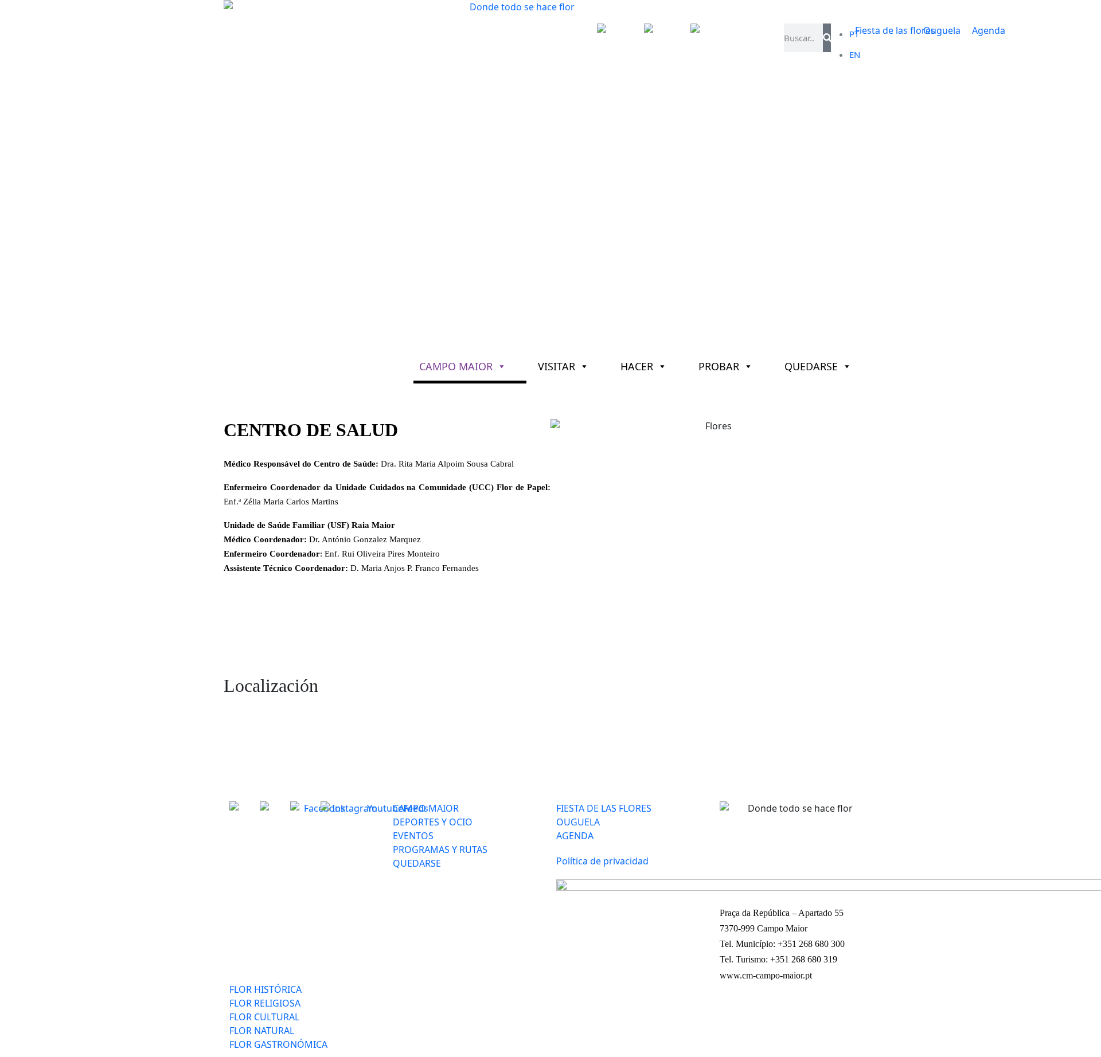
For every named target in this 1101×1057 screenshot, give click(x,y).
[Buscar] (826, 38)
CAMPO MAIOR (456, 366)
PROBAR (718, 366)
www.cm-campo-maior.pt (766, 975)
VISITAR (556, 366)
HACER (636, 366)
